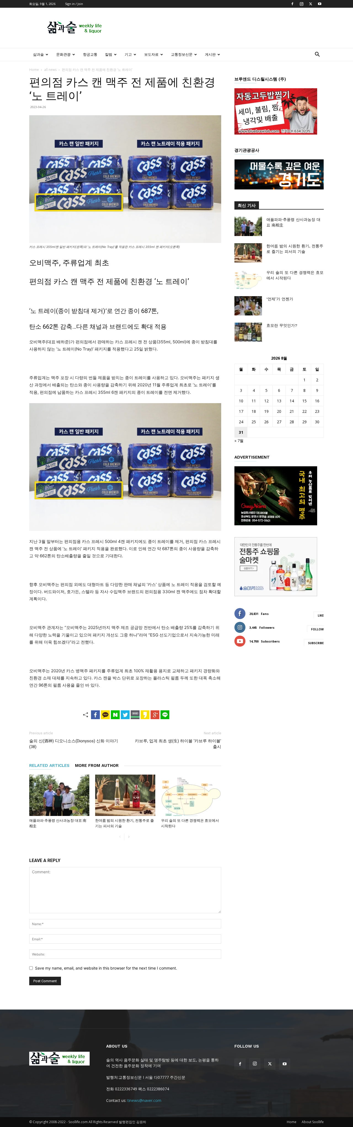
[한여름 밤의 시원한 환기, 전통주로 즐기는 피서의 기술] (125, 795)
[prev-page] (119, 837)
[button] (317, 55)
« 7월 (239, 440)
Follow (317, 629)
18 (254, 411)
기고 (128, 54)
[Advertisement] (223, 27)
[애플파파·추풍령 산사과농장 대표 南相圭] (59, 795)
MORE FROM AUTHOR (97, 765)
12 (266, 400)
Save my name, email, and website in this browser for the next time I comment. (106, 968)
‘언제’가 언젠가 (279, 299)
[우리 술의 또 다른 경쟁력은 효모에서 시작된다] (191, 795)
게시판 (210, 54)
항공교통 (90, 54)
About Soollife (313, 1122)
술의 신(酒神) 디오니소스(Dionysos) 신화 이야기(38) (73, 743)
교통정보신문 (181, 54)
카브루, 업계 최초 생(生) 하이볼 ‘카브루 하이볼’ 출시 (178, 743)
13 (279, 400)
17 (241, 411)
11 (254, 400)
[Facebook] (292, 4)
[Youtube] (319, 4)
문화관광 (63, 54)
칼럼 (108, 54)
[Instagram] (301, 4)
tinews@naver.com (144, 1100)
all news (50, 69)
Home (34, 69)
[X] (310, 4)
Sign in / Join (74, 4)
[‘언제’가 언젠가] (248, 305)
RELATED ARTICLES (49, 765)
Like (321, 615)
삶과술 (38, 54)
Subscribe (316, 643)
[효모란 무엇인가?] (248, 332)
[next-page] (128, 837)
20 (279, 411)
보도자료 (151, 54)
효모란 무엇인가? (281, 325)
